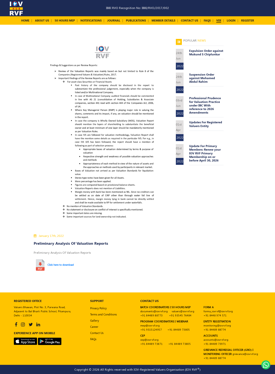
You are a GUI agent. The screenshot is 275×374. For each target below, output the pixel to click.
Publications (136, 20)
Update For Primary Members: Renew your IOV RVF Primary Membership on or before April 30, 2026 (205, 153)
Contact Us (189, 20)
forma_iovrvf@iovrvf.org (218, 311)
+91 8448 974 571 (215, 315)
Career (94, 327)
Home (25, 20)
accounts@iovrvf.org (216, 339)
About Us (42, 20)
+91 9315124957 (151, 329)
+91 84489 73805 (178, 329)
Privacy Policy (98, 308)
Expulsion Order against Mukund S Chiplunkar (206, 52)
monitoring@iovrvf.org (217, 325)
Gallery (94, 320)
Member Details (163, 20)
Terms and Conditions (103, 314)
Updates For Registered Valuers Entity (205, 124)
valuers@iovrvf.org (183, 311)
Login (231, 20)
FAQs (207, 20)
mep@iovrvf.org (150, 325)
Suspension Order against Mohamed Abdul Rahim (202, 77)
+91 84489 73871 (151, 344)
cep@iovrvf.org (149, 339)
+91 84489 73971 (215, 344)
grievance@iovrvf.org (245, 354)
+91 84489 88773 (151, 315)
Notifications (91, 20)
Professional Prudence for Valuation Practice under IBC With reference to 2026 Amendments (205, 105)
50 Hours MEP (65, 20)
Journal (113, 20)
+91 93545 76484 (180, 315)
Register (247, 20)
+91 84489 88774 (215, 329)
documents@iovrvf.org (154, 311)
